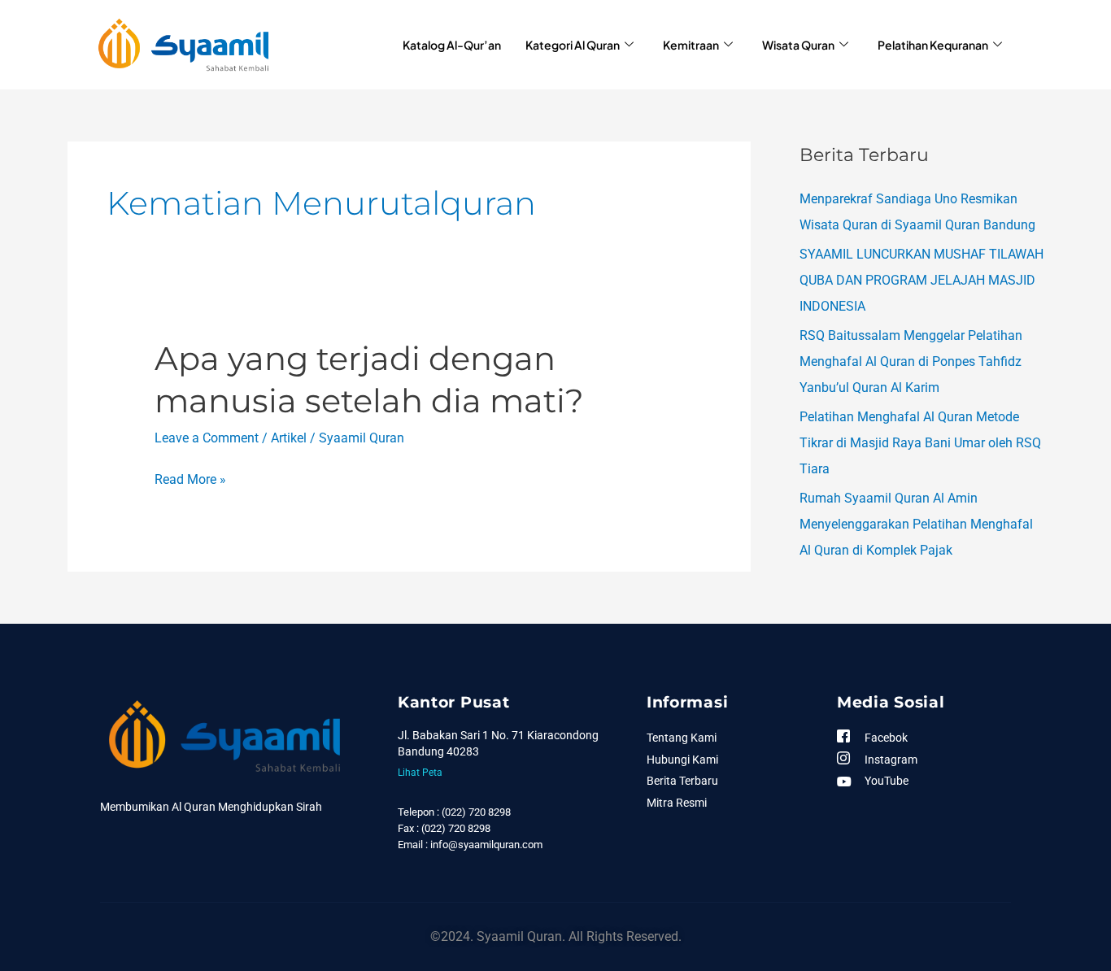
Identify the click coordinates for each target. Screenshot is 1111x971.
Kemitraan (691, 44)
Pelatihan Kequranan (933, 44)
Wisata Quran (798, 44)
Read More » (190, 480)
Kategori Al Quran (572, 44)
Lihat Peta (420, 772)
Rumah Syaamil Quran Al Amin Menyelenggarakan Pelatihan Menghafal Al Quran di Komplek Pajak (916, 524)
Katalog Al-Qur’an (452, 44)
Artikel (289, 438)
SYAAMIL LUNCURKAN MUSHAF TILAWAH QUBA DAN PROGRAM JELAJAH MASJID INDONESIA (921, 280)
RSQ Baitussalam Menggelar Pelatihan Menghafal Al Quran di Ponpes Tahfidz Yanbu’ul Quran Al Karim (910, 361)
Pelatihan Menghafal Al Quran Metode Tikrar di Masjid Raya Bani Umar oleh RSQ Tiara (920, 443)
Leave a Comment (207, 438)
